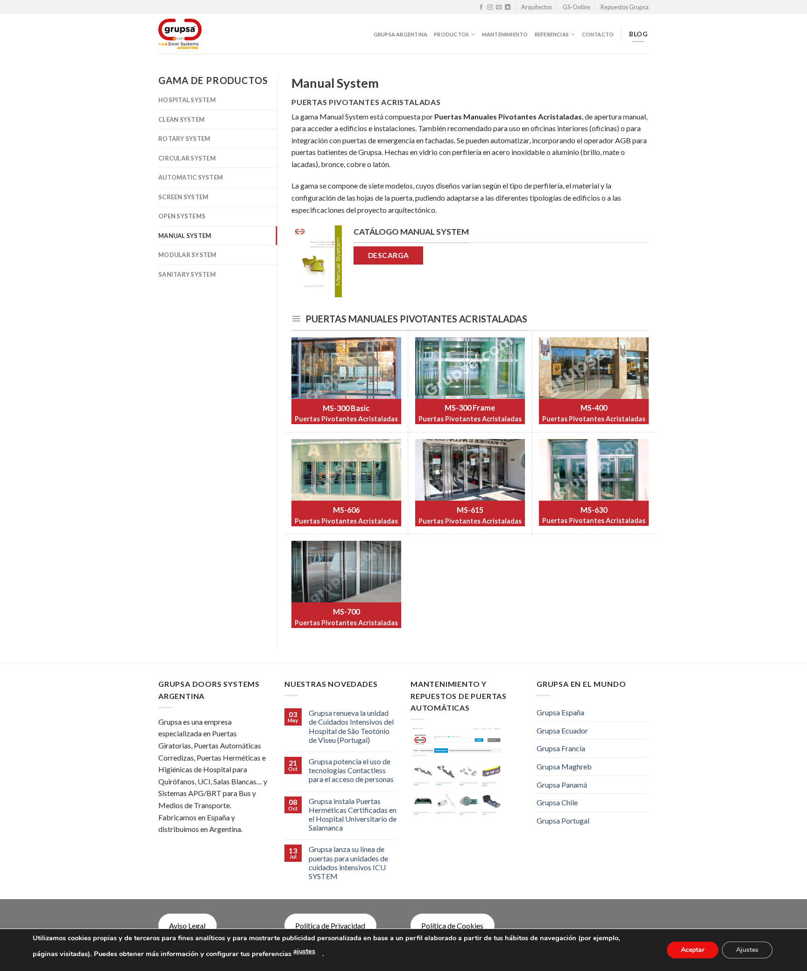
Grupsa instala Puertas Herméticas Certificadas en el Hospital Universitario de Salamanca (352, 814)
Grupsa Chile (557, 802)
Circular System (187, 158)
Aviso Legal (187, 925)
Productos (451, 34)
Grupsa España (560, 712)
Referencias (552, 34)
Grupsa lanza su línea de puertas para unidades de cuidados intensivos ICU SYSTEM (348, 862)
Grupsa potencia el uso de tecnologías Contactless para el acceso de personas (351, 770)
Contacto (598, 34)
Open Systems (181, 216)
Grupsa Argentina (401, 34)
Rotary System (184, 138)
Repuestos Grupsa (625, 7)
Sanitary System (187, 274)
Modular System (187, 254)
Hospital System (187, 100)
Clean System (181, 119)
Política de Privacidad (330, 925)
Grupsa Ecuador (562, 730)
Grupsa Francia (561, 748)
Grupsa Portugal (563, 820)
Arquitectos (536, 7)
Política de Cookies (452, 925)
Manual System (184, 235)
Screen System (183, 197)
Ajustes (747, 949)
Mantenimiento (505, 34)
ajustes (304, 951)
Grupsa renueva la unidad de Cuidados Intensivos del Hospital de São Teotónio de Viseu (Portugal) (351, 726)
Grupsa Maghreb (564, 766)
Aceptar (692, 949)
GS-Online (576, 7)
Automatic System (190, 177)
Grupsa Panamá (562, 784)
